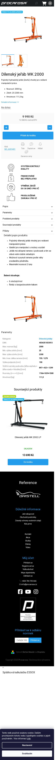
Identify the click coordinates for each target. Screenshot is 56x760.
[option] (28, 494)
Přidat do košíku (28, 135)
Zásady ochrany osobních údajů (28, 521)
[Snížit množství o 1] (49, 127)
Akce (28, 537)
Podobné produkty (11, 218)
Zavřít (5, 142)
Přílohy (6, 231)
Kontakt (28, 534)
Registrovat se (28, 566)
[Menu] (50, 3)
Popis (5, 206)
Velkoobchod (28, 569)
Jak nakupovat (28, 514)
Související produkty (12, 225)
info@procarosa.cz (29, 584)
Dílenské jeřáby (45, 339)
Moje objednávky (28, 573)
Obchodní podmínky (28, 517)
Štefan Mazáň (28, 652)
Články (28, 544)
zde (29, 738)
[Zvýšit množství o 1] (6, 127)
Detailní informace (8, 102)
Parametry (7, 212)
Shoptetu (41, 652)
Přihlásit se (28, 563)
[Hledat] (36, 3)
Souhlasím (27, 753)
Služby (28, 541)
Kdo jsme (28, 524)
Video (28, 547)
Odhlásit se (28, 576)
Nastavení (27, 745)
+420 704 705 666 (29, 581)
